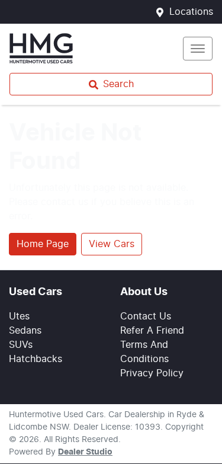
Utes (19, 316)
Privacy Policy (152, 373)
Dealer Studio (85, 452)
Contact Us (145, 316)
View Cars (111, 244)
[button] (198, 48)
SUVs (21, 345)
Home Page (43, 244)
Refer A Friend (152, 330)
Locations (191, 12)
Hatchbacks (35, 359)
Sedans (25, 330)
